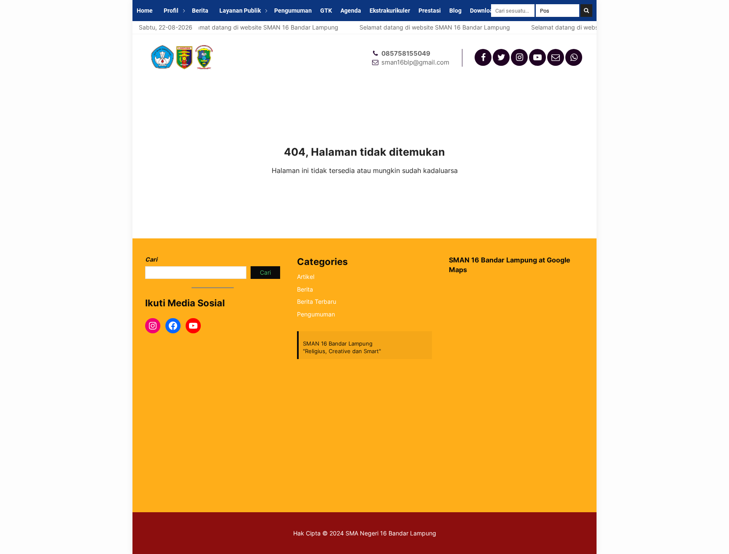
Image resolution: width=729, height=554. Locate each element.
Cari (151, 259)
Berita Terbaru (316, 301)
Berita (200, 10)
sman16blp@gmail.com (415, 62)
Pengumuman (293, 10)
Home (145, 10)
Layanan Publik (240, 10)
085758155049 (405, 53)
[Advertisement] (516, 425)
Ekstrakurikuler (390, 10)
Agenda (350, 10)
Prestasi (429, 10)
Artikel (305, 276)
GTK (326, 10)
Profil (171, 10)
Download (483, 10)
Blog (455, 10)
